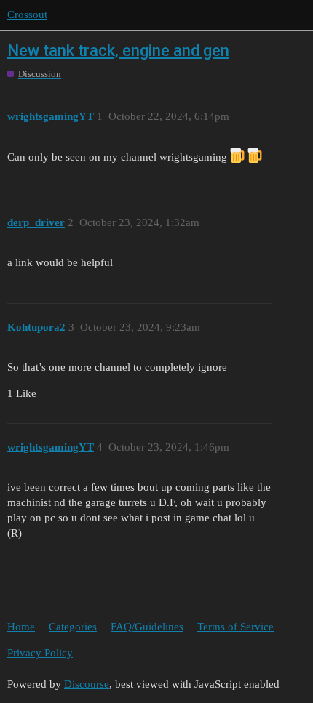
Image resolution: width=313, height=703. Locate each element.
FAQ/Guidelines (147, 626)
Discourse (86, 684)
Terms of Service (235, 626)
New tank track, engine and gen (118, 50)
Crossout (27, 14)
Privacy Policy (40, 653)
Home (21, 626)
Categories (73, 626)
